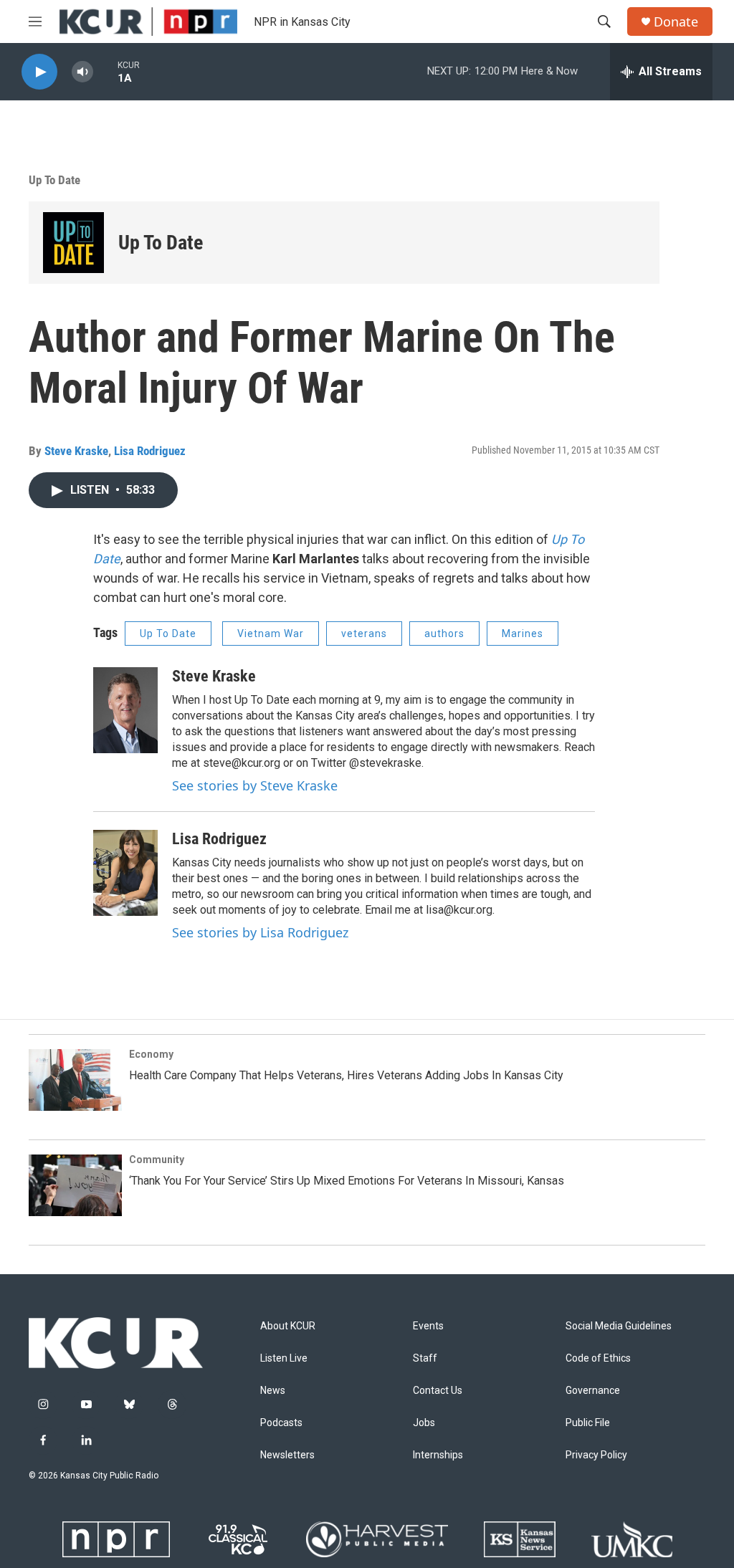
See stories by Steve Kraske (255, 785)
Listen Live (284, 1358)
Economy (151, 1054)
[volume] (82, 72)
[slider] (105, 71)
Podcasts (281, 1423)
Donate (676, 21)
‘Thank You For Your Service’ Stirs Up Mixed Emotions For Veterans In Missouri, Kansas (346, 1180)
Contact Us (437, 1390)
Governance (593, 1390)
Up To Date (54, 180)
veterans (364, 633)
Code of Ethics (598, 1358)
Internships (438, 1455)
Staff (425, 1358)
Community (156, 1159)
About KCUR (287, 1326)
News (272, 1390)
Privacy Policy (596, 1455)
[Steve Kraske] (125, 710)
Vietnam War (270, 633)
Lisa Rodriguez (150, 451)
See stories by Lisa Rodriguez (260, 932)
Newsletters (287, 1455)
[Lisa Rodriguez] (125, 873)
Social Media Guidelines (619, 1326)
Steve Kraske (76, 451)
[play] (39, 72)
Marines (522, 633)
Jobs (424, 1423)
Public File (588, 1423)
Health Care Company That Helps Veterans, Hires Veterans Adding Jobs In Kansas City (346, 1075)
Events (428, 1326)
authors (444, 633)
